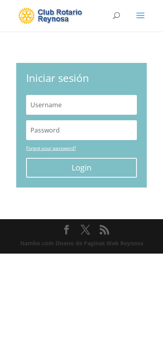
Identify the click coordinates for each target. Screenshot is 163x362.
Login (81, 167)
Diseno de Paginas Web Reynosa (81, 243)
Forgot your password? (51, 148)
